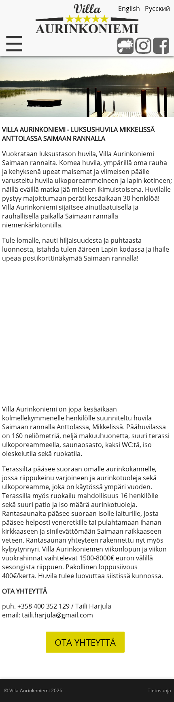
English (129, 8)
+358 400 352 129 (43, 606)
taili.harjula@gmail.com (57, 615)
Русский (157, 8)
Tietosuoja (159, 690)
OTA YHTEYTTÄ (85, 642)
